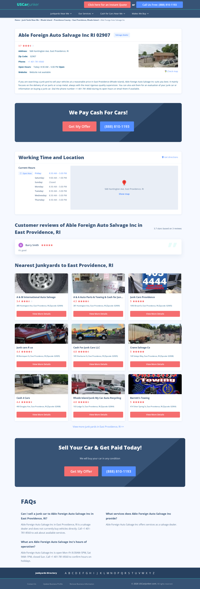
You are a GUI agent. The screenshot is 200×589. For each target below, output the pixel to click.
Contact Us (31, 584)
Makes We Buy (139, 13)
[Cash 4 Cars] (41, 384)
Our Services (84, 13)
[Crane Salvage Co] (155, 334)
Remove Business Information (82, 584)
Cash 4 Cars (23, 398)
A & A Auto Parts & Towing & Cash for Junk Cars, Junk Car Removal (98, 297)
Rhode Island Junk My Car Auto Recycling (97, 398)
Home (17, 20)
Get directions (171, 157)
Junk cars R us (25, 347)
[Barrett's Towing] (155, 384)
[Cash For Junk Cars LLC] (98, 334)
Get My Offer (79, 126)
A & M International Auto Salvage (36, 297)
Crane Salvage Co (140, 347)
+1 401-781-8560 (36, 61)
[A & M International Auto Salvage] (41, 283)
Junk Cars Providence (142, 297)
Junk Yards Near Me (30, 20)
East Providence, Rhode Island (85, 20)
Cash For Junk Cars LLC (86, 347)
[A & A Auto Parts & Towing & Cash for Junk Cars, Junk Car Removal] (98, 283)
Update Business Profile (53, 584)
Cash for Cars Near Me (111, 13)
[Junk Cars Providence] (155, 283)
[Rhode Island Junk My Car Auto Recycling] (98, 384)
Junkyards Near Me (59, 13)
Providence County (62, 20)
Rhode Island (46, 20)
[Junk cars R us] (41, 334)
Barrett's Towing (139, 398)
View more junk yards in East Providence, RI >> (98, 426)
